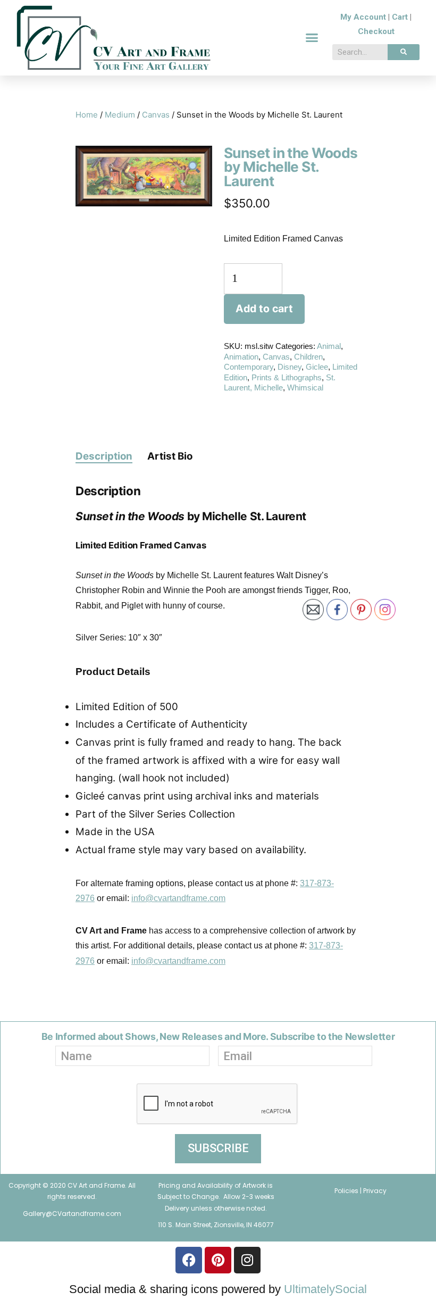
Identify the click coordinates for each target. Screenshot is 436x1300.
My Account (363, 17)
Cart (400, 17)
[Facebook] (188, 1260)
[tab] (104, 455)
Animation (241, 356)
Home (87, 115)
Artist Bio (169, 456)
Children (308, 356)
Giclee (317, 366)
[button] (312, 38)
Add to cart (264, 308)
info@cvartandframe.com (178, 898)
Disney (289, 366)
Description (104, 456)
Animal (329, 346)
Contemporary (248, 366)
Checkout (376, 31)
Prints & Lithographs (286, 377)
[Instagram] (247, 1260)
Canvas (156, 115)
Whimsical (305, 387)
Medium (120, 115)
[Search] (404, 52)
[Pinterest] (218, 1260)
